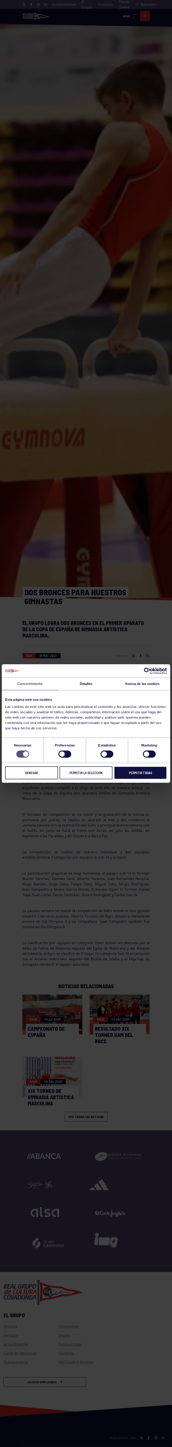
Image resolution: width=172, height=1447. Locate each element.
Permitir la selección (86, 773)
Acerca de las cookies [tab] (142, 684)
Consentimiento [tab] (29, 684)
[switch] (64, 754)
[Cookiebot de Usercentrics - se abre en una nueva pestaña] (147, 671)
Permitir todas (140, 773)
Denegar (31, 773)
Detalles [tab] (86, 684)
